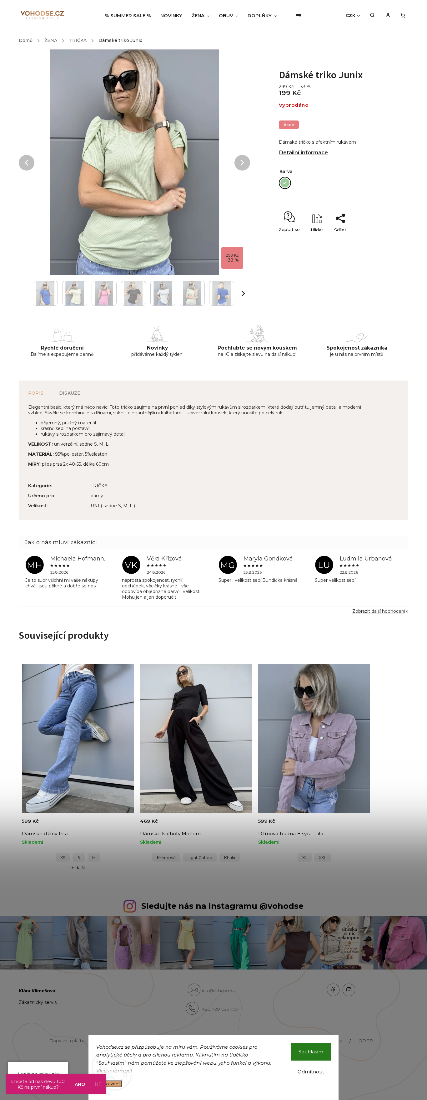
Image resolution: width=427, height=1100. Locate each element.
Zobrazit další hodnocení (378, 611)
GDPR (366, 1040)
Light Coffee (200, 857)
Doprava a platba (67, 1040)
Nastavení (109, 1083)
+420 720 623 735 (219, 1009)
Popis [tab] (35, 393)
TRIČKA (99, 486)
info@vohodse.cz (219, 990)
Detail (121, 824)
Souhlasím (311, 1052)
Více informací (114, 1071)
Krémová (166, 857)
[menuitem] (130, 15)
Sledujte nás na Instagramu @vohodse (222, 906)
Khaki (229, 857)
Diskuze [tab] (69, 393)
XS (62, 857)
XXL (322, 857)
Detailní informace (303, 152)
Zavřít (365, 240)
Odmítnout (311, 1072)
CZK (350, 15)
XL (304, 857)
